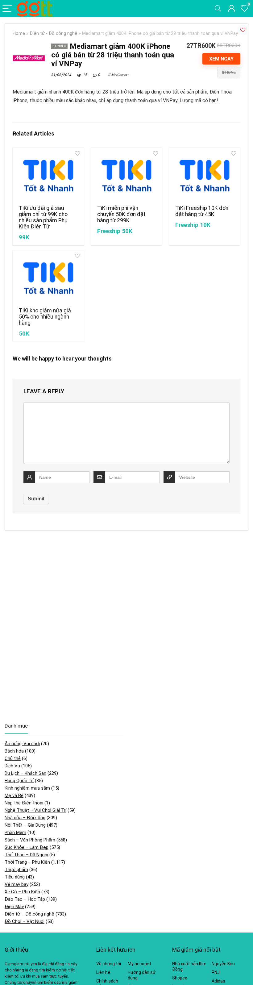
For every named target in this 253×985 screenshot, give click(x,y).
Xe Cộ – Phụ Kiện (22, 892)
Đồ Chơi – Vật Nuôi (24, 921)
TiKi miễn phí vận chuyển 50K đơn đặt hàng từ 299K (121, 214)
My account (139, 963)
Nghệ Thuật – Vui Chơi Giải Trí (35, 810)
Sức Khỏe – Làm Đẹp (26, 847)
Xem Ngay (221, 59)
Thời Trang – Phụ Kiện (27, 862)
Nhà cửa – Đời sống (25, 817)
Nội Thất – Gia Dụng (25, 825)
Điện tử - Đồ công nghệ (53, 33)
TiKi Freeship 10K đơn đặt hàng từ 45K (201, 211)
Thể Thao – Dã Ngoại (26, 855)
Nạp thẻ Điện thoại (24, 803)
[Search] (217, 9)
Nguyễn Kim (223, 963)
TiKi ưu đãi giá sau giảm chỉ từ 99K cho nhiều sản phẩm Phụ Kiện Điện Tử (43, 217)
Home (19, 33)
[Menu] (7, 9)
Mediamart (120, 75)
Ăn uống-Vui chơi (22, 743)
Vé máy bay (16, 884)
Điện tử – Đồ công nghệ (29, 914)
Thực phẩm (16, 869)
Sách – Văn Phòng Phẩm (30, 840)
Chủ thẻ (13, 758)
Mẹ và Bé (14, 795)
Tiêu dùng (15, 877)
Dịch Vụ (12, 766)
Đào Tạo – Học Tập (25, 899)
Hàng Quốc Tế (19, 780)
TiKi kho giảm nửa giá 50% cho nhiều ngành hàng (45, 316)
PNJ (216, 972)
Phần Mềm (15, 832)
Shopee (179, 977)
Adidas (218, 981)
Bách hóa (14, 751)
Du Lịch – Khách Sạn (25, 773)
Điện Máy (14, 906)
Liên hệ (103, 972)
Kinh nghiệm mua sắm (27, 788)
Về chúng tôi (108, 963)
